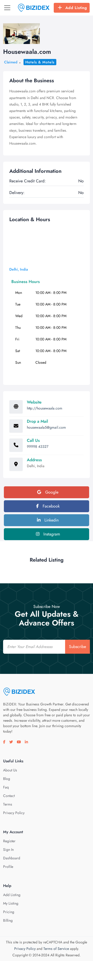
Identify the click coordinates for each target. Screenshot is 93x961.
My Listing (10, 903)
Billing (8, 920)
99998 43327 (37, 446)
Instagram (51, 534)
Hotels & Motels (40, 62)
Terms (7, 804)
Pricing (8, 911)
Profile (8, 866)
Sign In (8, 849)
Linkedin (51, 520)
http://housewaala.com (44, 408)
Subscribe (77, 647)
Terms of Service (56, 948)
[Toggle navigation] (7, 8)
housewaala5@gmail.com (46, 427)
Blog (6, 778)
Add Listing (76, 8)
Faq (6, 787)
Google (51, 492)
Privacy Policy (14, 812)
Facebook (50, 506)
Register (9, 841)
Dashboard (11, 858)
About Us (10, 770)
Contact (9, 795)
